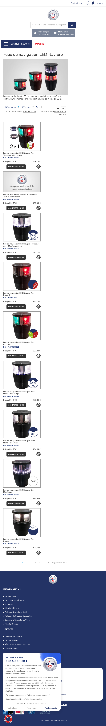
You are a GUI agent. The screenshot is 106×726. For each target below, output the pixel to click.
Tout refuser (12, 708)
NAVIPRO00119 (13, 494)
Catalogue (40, 44)
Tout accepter (51, 708)
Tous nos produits (20, 44)
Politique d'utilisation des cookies (18, 616)
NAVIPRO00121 (13, 347)
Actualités (9, 604)
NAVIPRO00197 (13, 199)
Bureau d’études (11, 648)
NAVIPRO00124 (13, 544)
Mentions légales (12, 608)
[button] (8, 719)
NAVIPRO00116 (13, 158)
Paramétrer (32, 708)
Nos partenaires (11, 640)
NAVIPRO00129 (13, 249)
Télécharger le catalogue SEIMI (17, 644)
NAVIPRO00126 (13, 445)
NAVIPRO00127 (13, 396)
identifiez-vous (29, 111)
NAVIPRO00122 (13, 298)
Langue (99, 3)
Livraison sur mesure (13, 636)
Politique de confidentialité (16, 612)
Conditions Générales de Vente (17, 620)
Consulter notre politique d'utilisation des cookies (24, 699)
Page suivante (59, 562)
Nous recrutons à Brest (14, 600)
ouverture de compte (60, 113)
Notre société (10, 596)
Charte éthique (11, 624)
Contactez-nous (78, 3)
